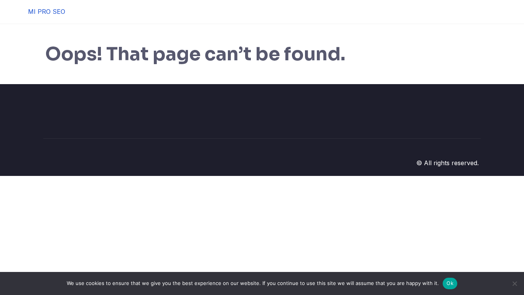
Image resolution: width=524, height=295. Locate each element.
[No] (514, 283)
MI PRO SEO (46, 11)
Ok (450, 283)
